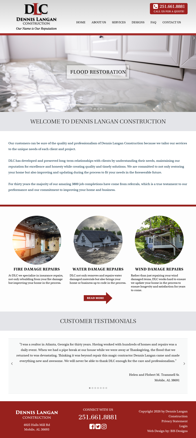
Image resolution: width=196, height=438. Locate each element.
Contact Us (171, 22)
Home (80, 22)
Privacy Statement (175, 421)
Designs (138, 22)
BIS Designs (179, 431)
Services (119, 22)
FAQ (153, 22)
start (91, 108)
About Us (99, 22)
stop (104, 108)
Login (183, 426)
